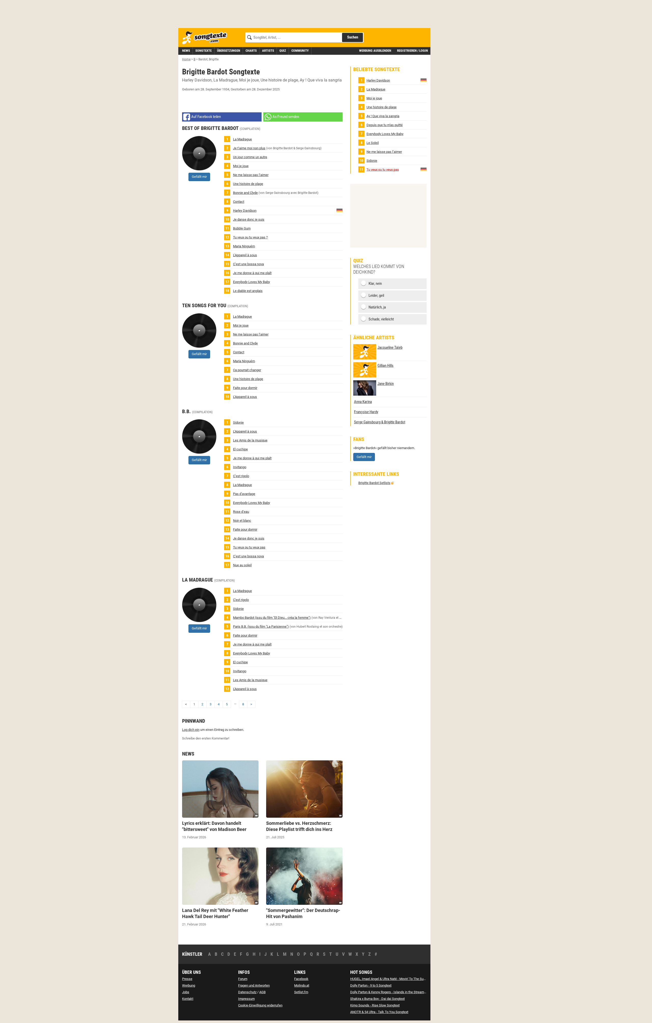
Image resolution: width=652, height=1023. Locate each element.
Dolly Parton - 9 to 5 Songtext (370, 985)
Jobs (185, 992)
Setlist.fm (301, 992)
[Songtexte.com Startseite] (206, 38)
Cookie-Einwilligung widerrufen (260, 1005)
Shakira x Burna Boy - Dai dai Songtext (377, 999)
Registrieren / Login (412, 50)
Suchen (352, 37)
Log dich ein (190, 730)
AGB (262, 992)
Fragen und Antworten (254, 985)
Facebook (301, 979)
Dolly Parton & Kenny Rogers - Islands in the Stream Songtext (394, 992)
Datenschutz (247, 992)
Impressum (246, 999)
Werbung (188, 985)
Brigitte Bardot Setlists (374, 483)
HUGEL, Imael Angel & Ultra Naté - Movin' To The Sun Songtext (394, 979)
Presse (187, 979)
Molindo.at (301, 985)
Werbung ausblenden (375, 50)
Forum (242, 979)
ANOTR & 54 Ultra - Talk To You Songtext (379, 1012)
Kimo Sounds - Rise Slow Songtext (375, 1005)
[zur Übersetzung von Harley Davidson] (339, 210)
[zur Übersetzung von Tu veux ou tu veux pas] (423, 169)
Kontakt (187, 999)
